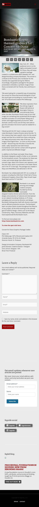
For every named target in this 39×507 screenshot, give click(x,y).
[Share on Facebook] (7, 59)
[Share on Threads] (23, 59)
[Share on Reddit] (19, 59)
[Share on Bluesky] (15, 59)
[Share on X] (31, 59)
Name (9, 391)
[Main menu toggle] (35, 4)
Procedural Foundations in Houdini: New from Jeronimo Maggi (20, 467)
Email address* (12, 384)
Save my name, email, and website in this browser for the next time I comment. (19, 320)
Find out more (12, 482)
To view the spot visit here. (11, 225)
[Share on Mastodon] (27, 59)
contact (22, 501)
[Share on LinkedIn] (11, 59)
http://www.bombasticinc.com (13, 221)
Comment (5, 274)
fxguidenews (26, 425)
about (16, 501)
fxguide (12, 425)
